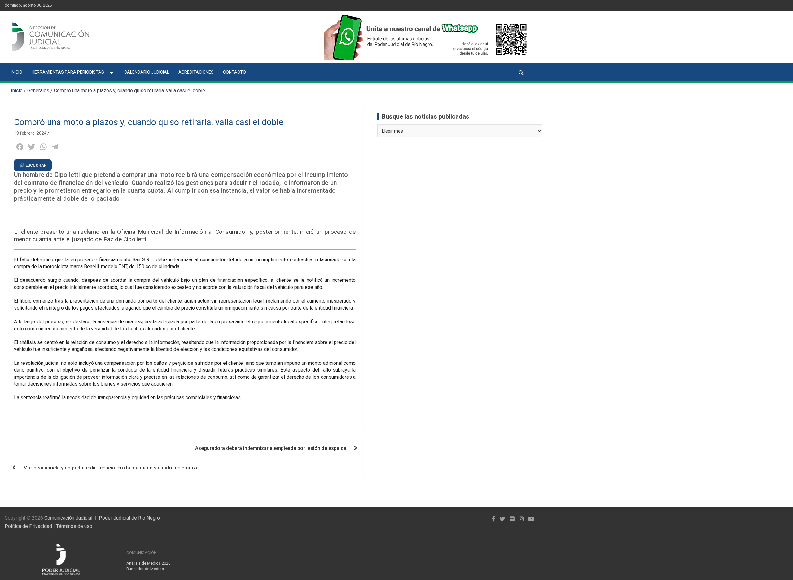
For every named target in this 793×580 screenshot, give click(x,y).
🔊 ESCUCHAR (33, 165)
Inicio (16, 72)
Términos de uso (74, 526)
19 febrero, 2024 (30, 133)
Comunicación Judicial (68, 518)
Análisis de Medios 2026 (148, 563)
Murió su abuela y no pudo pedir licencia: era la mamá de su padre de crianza (111, 468)
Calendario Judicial (146, 72)
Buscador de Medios (145, 568)
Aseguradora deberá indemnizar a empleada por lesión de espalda (270, 448)
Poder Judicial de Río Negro (129, 518)
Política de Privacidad (28, 526)
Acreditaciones (196, 72)
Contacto (234, 72)
